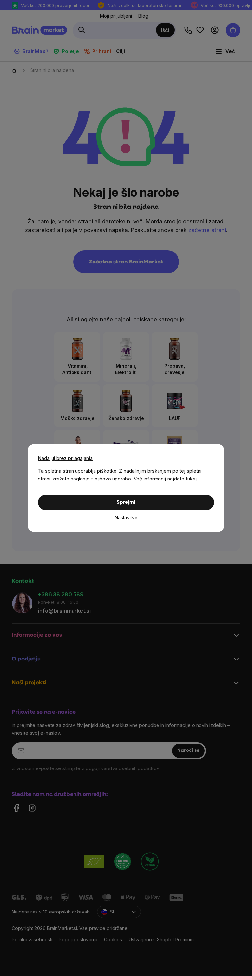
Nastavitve (126, 517)
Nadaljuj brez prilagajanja (65, 458)
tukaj (191, 479)
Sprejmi (126, 502)
